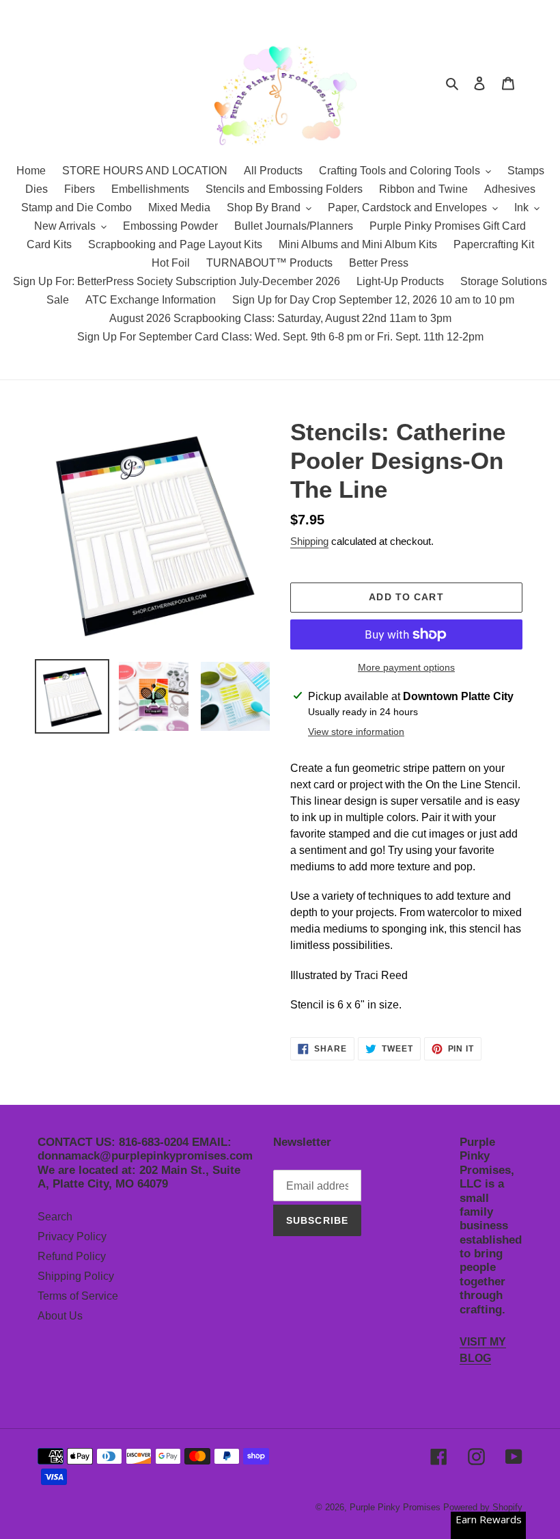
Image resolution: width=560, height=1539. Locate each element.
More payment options (406, 667)
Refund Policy (72, 1256)
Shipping (309, 541)
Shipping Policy (76, 1276)
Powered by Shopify (482, 1507)
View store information (356, 731)
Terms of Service (78, 1296)
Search (55, 1216)
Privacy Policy (72, 1236)
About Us (60, 1316)
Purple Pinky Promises (396, 1507)
